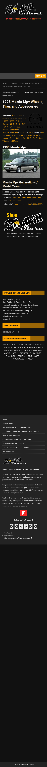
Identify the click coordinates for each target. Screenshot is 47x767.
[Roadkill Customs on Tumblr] (26, 527)
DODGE (16, 347)
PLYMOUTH (10, 356)
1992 (29, 197)
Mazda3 (14, 129)
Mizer (31, 132)
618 (9, 118)
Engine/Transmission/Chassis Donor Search (21, 305)
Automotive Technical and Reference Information (21, 431)
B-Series (19, 121)
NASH (15, 353)
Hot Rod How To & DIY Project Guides (16, 427)
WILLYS (31, 359)
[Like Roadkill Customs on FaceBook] (11, 527)
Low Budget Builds (10, 319)
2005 (40, 204)
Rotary (5, 138)
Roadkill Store (8, 423)
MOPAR (7, 353)
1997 (14, 200)
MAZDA (15, 115)
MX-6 (14, 135)
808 (19, 118)
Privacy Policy (9, 535)
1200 (6, 121)
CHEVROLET (26, 344)
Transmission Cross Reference (15, 313)
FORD (24, 347)
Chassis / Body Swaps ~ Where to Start (17, 439)
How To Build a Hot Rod (12, 299)
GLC (18, 127)
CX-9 (6, 127)
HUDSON (8, 350)
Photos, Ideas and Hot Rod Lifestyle (16, 447)
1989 (14, 197)
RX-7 (35, 138)
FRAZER (32, 347)
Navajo (21, 135)
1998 (19, 200)
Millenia (23, 132)
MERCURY (37, 350)
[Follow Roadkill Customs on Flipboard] (23, 515)
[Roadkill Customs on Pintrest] (21, 527)
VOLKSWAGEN (19, 359)
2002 (25, 204)
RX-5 (29, 138)
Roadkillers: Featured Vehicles (14, 443)
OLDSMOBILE (25, 353)
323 (20, 115)
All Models (15, 141)
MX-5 (8, 135)
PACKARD (37, 353)
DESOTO (7, 347)
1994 (39, 197)
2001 (21, 204)
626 (14, 118)
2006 (5, 207)
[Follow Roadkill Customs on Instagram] (16, 527)
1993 (34, 197)
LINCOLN (26, 350)
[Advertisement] (23, 47)
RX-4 (23, 138)
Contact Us (8, 533)
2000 (16, 204)
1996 (9, 200)
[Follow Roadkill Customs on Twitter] (30, 527)
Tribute (6, 141)
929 (24, 118)
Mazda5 (6, 132)
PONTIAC (21, 356)
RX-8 (40, 138)
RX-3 (17, 138)
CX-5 (18, 124)
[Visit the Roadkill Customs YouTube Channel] (35, 527)
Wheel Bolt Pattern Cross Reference (17, 308)
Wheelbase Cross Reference (14, 316)
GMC (40, 347)
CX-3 (12, 124)
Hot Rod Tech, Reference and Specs (17, 310)
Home (5, 419)
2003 (30, 204)
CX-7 (23, 124)
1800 (12, 121)
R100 (36, 135)
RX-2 (12, 138)
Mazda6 (14, 132)
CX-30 (12, 127)
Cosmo (5, 124)
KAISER (17, 350)
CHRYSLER (37, 344)
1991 (24, 197)
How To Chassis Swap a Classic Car (17, 302)
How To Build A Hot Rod (11, 435)
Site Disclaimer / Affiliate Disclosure (17, 538)
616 (4, 118)
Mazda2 (6, 129)
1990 (19, 197)
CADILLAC (15, 344)
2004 (35, 204)
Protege (29, 135)
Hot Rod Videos (8, 451)
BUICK (5, 344)
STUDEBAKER (33, 356)
